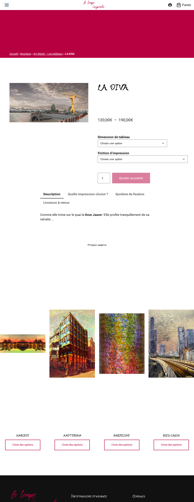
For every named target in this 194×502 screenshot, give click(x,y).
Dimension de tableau (114, 137)
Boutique (25, 53)
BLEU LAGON (171, 435)
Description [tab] (51, 194)
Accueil (13, 53)
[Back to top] (185, 493)
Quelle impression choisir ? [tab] (88, 194)
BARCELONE (121, 435)
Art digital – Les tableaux (48, 53)
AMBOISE (22, 435)
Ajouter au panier (131, 178)
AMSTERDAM (72, 435)
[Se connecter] (170, 5)
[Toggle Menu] (7, 5)
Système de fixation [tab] (129, 194)
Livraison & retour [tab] (56, 203)
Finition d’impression (113, 153)
